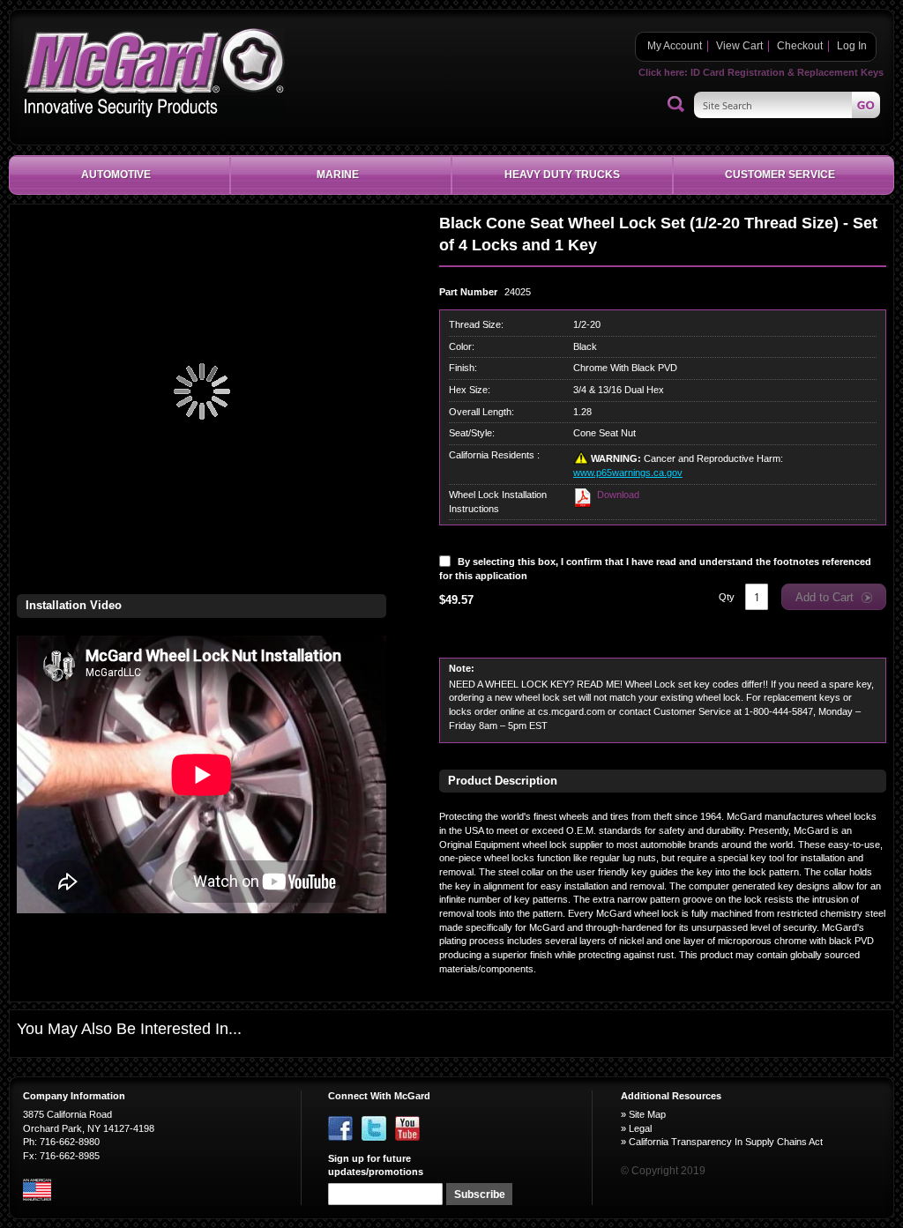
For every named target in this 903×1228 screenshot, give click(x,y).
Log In (852, 46)
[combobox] (787, 105)
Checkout (800, 46)
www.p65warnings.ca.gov (628, 472)
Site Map (647, 1114)
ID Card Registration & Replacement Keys (787, 72)
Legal (640, 1128)
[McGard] (154, 72)
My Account (674, 46)
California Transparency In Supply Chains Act (726, 1141)
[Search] (676, 105)
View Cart (739, 46)
